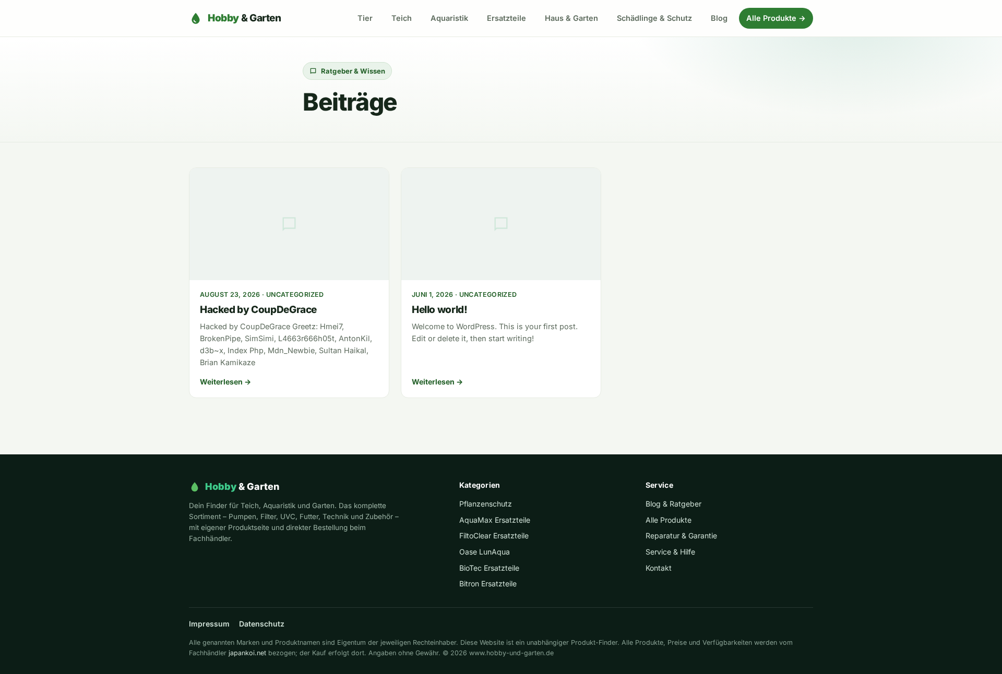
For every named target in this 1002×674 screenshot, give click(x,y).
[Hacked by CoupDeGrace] (289, 224)
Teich (401, 18)
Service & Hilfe (670, 551)
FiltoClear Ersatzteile (494, 535)
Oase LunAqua (484, 551)
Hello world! (439, 310)
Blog (719, 18)
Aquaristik (449, 18)
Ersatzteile (506, 18)
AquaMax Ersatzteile (494, 519)
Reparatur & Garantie (681, 535)
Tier (365, 18)
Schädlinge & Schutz (654, 18)
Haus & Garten (571, 18)
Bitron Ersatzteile (488, 583)
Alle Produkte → (776, 18)
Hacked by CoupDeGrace (258, 310)
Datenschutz (261, 623)
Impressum (209, 623)
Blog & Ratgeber (673, 503)
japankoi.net (247, 653)
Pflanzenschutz (485, 503)
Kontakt (659, 567)
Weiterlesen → (225, 381)
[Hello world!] (501, 224)
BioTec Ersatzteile (489, 567)
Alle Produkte (668, 519)
